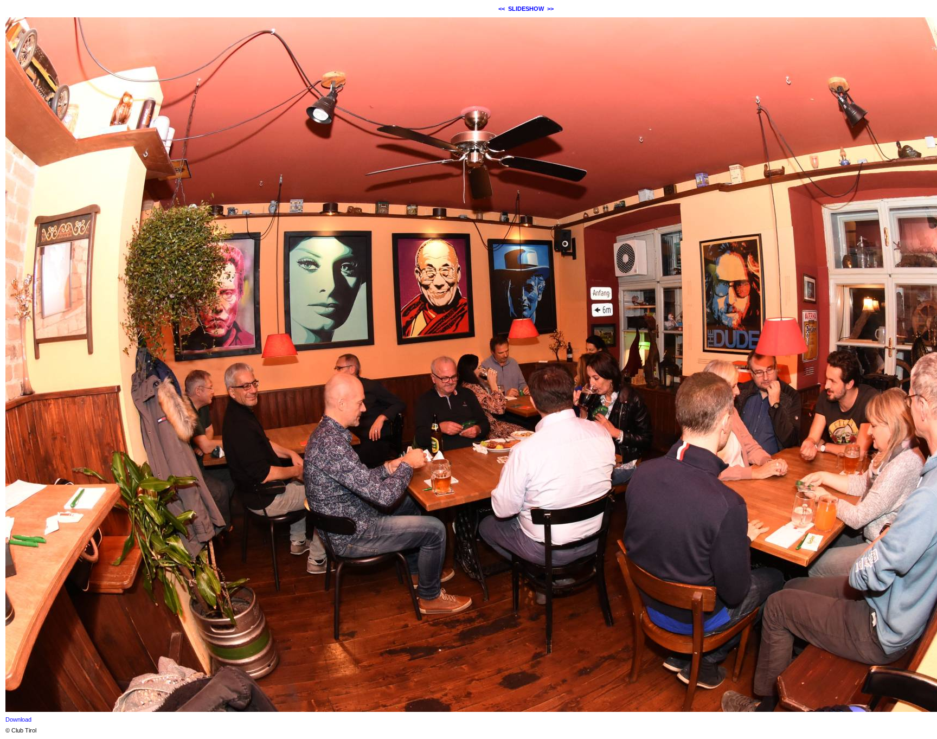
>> (550, 8)
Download (18, 719)
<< (501, 8)
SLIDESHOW (526, 8)
